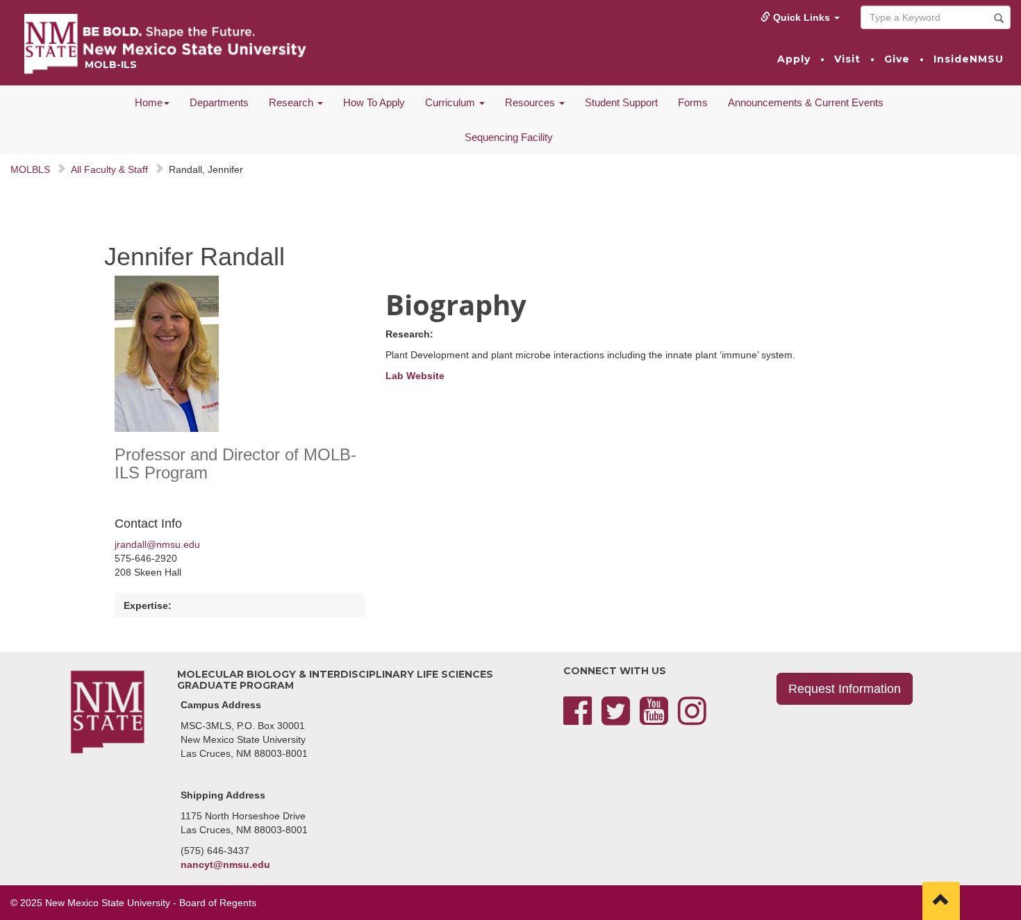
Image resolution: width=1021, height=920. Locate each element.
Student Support (621, 102)
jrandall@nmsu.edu (157, 544)
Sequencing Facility (509, 137)
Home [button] (149, 102)
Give (897, 59)
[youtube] (654, 719)
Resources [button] (531, 102)
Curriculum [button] (451, 102)
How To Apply (374, 102)
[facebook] (577, 719)
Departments (219, 102)
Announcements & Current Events (805, 102)
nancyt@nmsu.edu (225, 864)
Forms (693, 102)
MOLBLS (30, 169)
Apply (794, 59)
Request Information (844, 689)
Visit (847, 59)
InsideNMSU (968, 59)
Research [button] (292, 102)
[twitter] (615, 719)
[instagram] (692, 719)
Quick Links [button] (801, 17)
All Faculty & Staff (109, 169)
